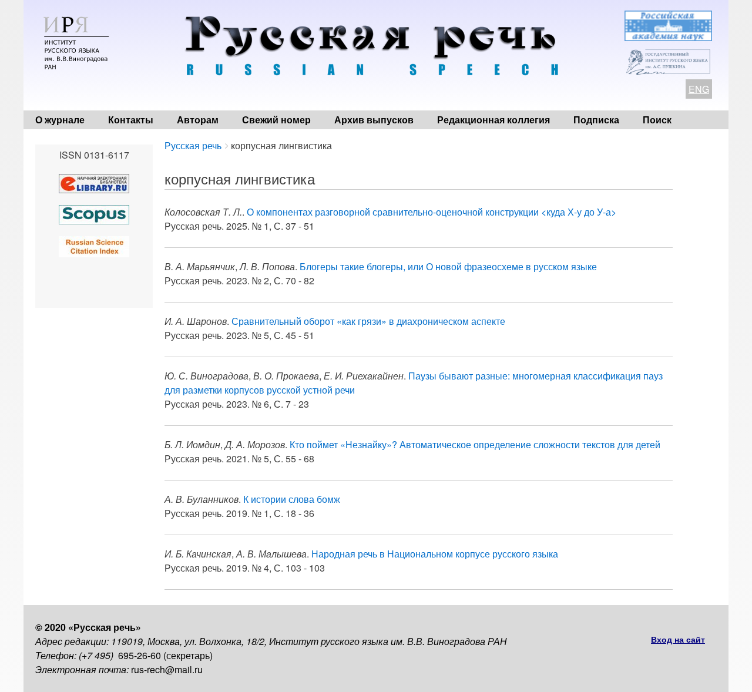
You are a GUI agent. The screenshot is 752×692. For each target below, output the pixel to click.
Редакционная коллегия (493, 119)
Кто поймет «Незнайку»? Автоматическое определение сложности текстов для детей (475, 444)
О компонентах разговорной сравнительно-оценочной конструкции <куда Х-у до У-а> (431, 212)
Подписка (596, 119)
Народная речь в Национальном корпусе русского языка (434, 553)
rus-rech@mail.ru (167, 669)
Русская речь (192, 145)
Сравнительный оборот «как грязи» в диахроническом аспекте (368, 321)
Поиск (657, 119)
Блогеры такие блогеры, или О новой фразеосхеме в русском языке (448, 266)
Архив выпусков (374, 119)
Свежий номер (276, 119)
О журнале (60, 119)
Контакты (130, 119)
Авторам (198, 119)
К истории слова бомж (291, 499)
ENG (699, 89)
